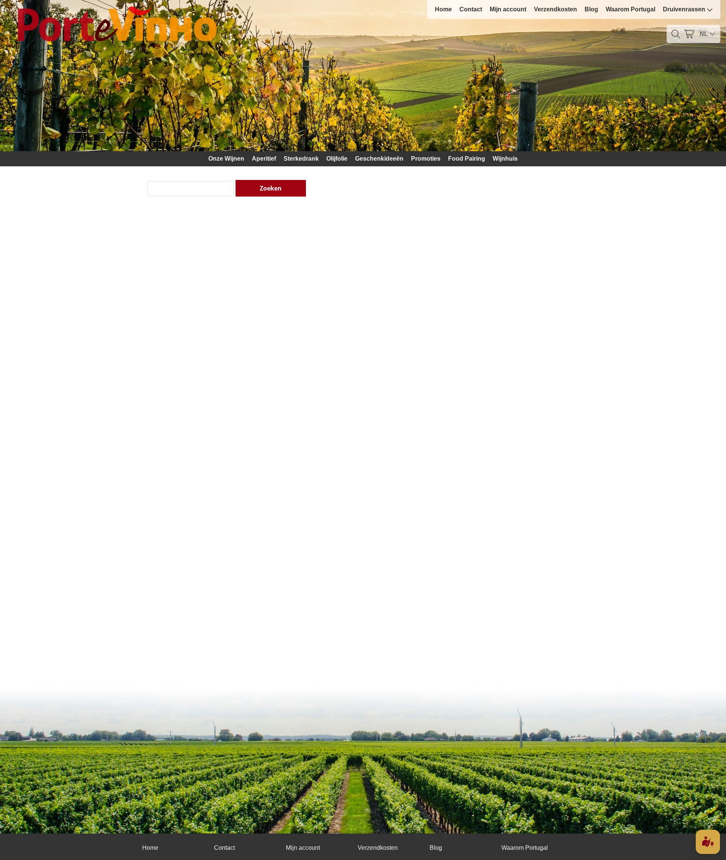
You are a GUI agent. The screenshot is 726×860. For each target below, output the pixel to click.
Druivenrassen (684, 9)
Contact (470, 9)
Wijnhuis (505, 158)
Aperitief (264, 158)
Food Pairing (466, 158)
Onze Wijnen (226, 158)
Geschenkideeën (379, 158)
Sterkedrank (301, 158)
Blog (591, 9)
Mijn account (508, 9)
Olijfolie (336, 158)
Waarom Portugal (630, 9)
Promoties (426, 158)
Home (443, 9)
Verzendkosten (555, 9)
